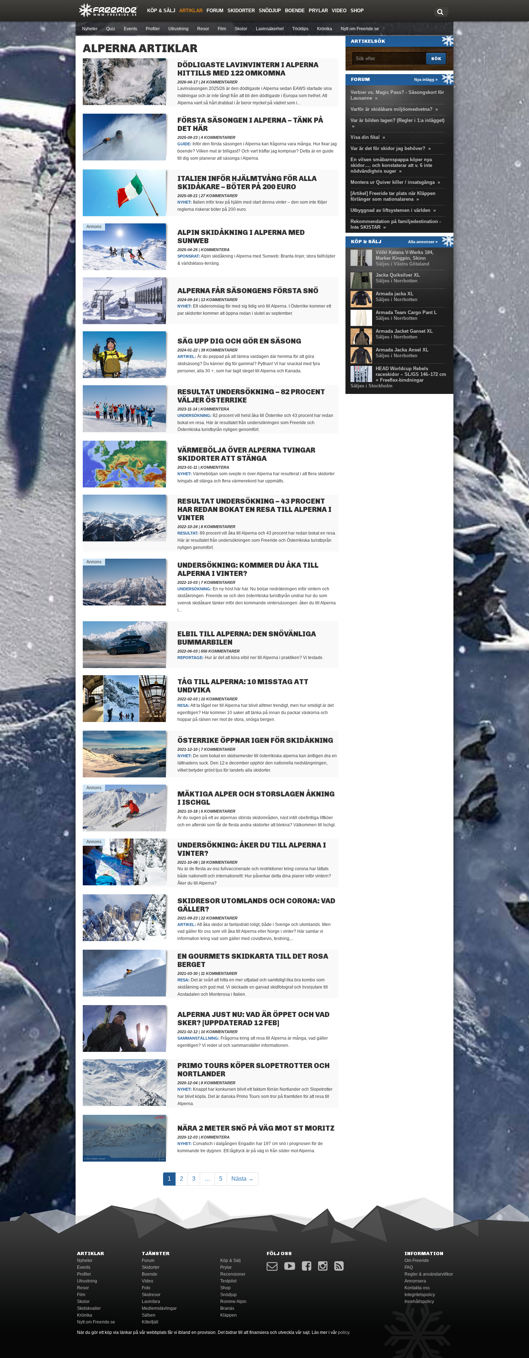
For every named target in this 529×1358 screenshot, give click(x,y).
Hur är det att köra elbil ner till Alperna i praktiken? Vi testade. (251, 657)
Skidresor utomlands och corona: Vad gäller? (256, 904)
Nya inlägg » (426, 79)
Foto (146, 1287)
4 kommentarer (218, 137)
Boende (295, 10)
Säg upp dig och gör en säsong (239, 341)
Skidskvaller (89, 1308)
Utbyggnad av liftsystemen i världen (390, 210)
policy (343, 1332)
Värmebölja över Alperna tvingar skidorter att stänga (246, 454)
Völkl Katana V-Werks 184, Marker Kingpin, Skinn (405, 255)
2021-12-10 (187, 749)
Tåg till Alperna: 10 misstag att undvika (242, 685)
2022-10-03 (187, 582)
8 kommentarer (218, 526)
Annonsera (415, 1281)
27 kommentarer (219, 196)
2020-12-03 (187, 1137)
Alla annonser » (423, 242)
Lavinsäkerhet (270, 28)
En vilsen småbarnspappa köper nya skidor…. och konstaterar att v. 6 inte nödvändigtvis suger (391, 165)
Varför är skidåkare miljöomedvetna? (392, 109)
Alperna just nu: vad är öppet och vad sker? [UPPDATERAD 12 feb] (253, 1018)
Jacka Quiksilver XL (398, 275)
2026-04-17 (187, 82)
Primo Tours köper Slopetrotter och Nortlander (253, 1069)
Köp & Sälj (161, 10)
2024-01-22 (187, 350)
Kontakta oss (417, 1287)
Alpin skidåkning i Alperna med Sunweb (241, 236)
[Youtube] (289, 1266)
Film (222, 28)
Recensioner (232, 1274)
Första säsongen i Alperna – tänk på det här (250, 124)
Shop (357, 10)
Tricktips (300, 28)
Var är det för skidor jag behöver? (388, 148)
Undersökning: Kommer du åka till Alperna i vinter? (247, 569)
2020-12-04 (187, 1083)
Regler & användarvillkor (428, 1274)
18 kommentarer (219, 862)
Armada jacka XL (394, 293)
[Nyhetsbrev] (272, 1266)
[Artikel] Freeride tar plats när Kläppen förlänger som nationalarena (393, 196)
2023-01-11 (187, 467)
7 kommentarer (218, 582)
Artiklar (191, 10)
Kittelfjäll (150, 1322)
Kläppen (228, 1315)
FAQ (408, 1267)
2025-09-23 (187, 137)
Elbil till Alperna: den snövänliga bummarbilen (246, 638)
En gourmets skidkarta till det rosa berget (252, 960)
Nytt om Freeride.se (360, 28)
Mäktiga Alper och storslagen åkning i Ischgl (256, 798)
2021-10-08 (187, 862)
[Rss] (339, 1266)
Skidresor (151, 1294)
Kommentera (215, 249)
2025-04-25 (187, 249)
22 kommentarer (219, 918)
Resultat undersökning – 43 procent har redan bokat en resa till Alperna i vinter (254, 509)
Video (339, 10)
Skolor (241, 28)
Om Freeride (416, 1260)
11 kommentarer (219, 973)
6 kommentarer (218, 811)
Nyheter (90, 28)
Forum (215, 10)
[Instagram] (322, 1266)
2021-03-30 (187, 973)
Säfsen (148, 1315)
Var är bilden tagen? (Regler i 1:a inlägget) (397, 120)
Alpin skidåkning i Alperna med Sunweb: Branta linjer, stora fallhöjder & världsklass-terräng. (256, 260)
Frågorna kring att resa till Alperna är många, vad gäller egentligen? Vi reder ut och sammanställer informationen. (252, 1042)
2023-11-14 (187, 409)
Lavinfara (151, 1301)
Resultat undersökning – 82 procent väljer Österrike (251, 395)
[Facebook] (306, 1266)
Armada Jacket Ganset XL (404, 331)
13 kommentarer (219, 300)
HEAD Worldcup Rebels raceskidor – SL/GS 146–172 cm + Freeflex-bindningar (411, 374)
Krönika (324, 28)
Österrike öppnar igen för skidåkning (255, 740)
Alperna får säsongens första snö (247, 290)
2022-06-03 (187, 651)
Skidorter (241, 10)
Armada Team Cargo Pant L (406, 312)
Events (130, 28)
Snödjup (270, 10)
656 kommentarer (220, 651)
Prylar (318, 10)
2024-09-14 (187, 300)
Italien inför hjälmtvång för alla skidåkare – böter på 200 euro (247, 182)
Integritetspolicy (419, 1294)
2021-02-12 (187, 1032)
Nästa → (242, 1179)
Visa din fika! (365, 137)
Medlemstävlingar (159, 1308)
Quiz (110, 28)
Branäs (227, 1308)
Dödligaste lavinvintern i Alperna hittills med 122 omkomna (247, 68)
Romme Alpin (233, 1301)
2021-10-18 (187, 811)
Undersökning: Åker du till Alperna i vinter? (251, 849)
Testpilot (228, 1281)
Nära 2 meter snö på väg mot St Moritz (256, 1128)
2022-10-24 (187, 526)
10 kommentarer (219, 699)
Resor (203, 28)
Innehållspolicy (419, 1301)
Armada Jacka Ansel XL (402, 350)
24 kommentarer (219, 82)
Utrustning (178, 28)
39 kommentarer (219, 350)
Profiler (153, 28)
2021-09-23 (187, 918)
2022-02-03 (187, 699)
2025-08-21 (187, 196)
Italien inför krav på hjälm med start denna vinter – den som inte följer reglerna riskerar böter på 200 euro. (252, 206)
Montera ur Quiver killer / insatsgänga (393, 182)
